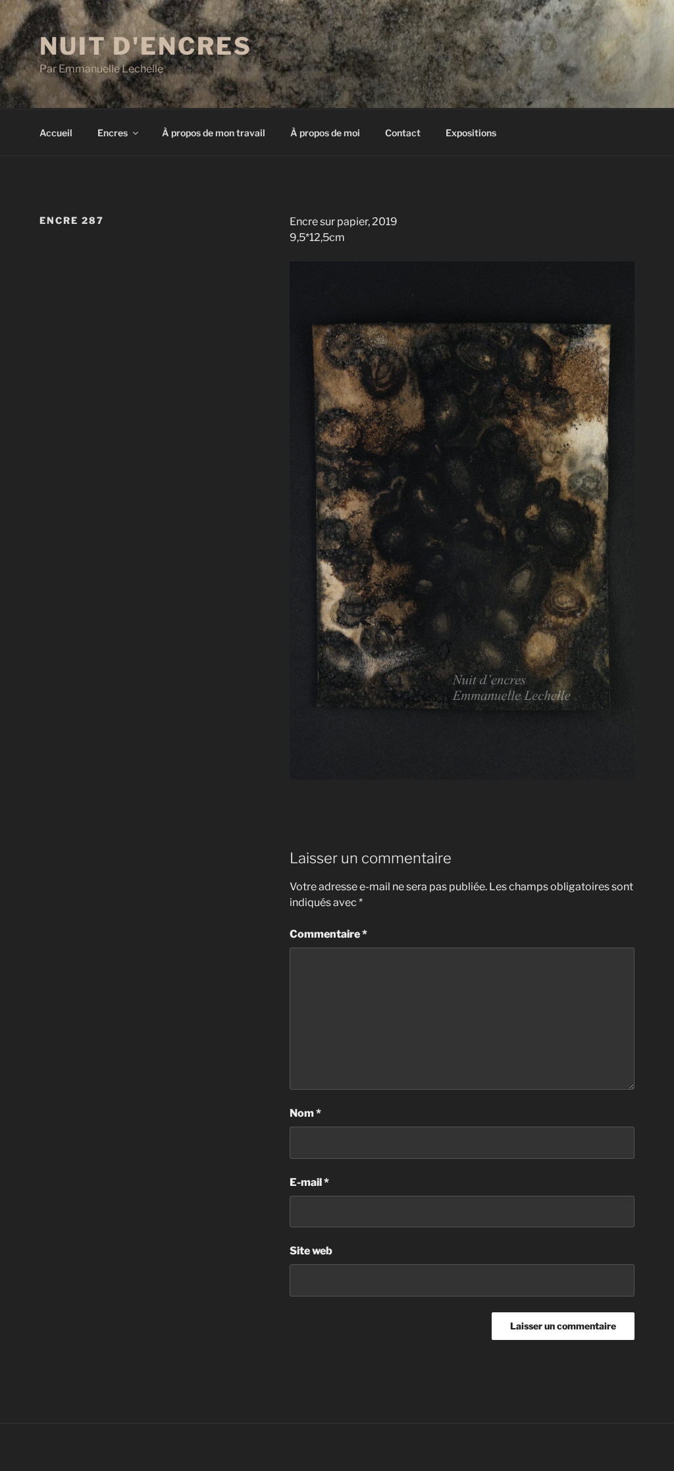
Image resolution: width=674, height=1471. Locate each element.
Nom (305, 1113)
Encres (112, 132)
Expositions (471, 132)
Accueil (55, 132)
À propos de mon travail (213, 132)
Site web (311, 1250)
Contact (403, 132)
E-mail (309, 1182)
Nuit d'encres (145, 46)
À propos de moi (325, 132)
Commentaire (328, 934)
